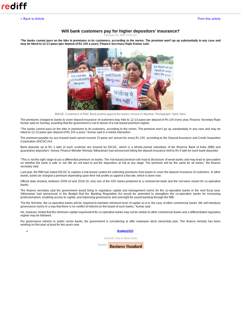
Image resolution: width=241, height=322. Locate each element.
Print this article (209, 19)
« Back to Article (32, 19)
